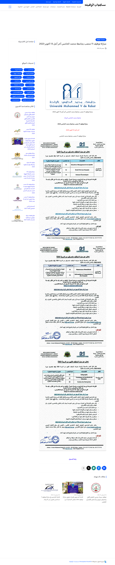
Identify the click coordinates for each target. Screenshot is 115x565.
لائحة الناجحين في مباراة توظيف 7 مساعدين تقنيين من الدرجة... (50, 498)
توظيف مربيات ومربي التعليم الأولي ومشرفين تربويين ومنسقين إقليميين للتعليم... (96, 499)
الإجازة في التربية (30, 73)
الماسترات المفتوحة (76, 2)
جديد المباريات (61, 7)
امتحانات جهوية (17, 73)
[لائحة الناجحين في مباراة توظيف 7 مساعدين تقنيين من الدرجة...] (49, 488)
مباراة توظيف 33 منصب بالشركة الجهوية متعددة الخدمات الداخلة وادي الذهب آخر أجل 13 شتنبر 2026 (29, 188)
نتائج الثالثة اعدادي (17, 92)
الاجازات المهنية (66, 2)
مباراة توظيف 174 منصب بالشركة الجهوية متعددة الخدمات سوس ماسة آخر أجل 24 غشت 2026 (29, 176)
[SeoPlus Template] (105, 562)
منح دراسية (48, 2)
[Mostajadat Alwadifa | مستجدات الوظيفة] (95, 4)
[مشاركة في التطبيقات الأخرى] (83, 468)
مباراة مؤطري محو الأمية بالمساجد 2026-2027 (29, 155)
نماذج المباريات (16, 100)
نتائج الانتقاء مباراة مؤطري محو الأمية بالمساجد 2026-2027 (29, 218)
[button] (99, 468)
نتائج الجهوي (31, 96)
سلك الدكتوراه (17, 77)
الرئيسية (79, 7)
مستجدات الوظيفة (71, 7)
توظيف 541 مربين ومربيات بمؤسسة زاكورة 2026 (29, 131)
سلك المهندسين (30, 81)
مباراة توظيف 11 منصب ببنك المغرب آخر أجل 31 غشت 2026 (29, 199)
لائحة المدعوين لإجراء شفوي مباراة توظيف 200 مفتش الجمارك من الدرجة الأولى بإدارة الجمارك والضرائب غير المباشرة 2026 (29, 144)
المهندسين (26, 7)
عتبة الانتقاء (17, 81)
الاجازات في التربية (57, 2)
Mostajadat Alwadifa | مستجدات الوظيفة (80, 562)
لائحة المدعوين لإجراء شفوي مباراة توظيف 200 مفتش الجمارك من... (73, 498)
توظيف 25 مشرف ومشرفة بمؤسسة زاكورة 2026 (29, 165)
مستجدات (53, 7)
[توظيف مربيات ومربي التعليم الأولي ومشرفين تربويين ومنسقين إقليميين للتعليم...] (96, 488)
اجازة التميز (39, 7)
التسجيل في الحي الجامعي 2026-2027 (29, 207)
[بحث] (10, 7)
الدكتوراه (20, 7)
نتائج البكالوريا (30, 92)
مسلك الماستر (30, 89)
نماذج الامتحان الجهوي (18, 96)
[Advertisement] (57, 25)
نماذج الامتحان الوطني (28, 100)
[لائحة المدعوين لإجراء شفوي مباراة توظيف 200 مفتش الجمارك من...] (72, 488)
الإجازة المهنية (18, 70)
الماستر (32, 7)
